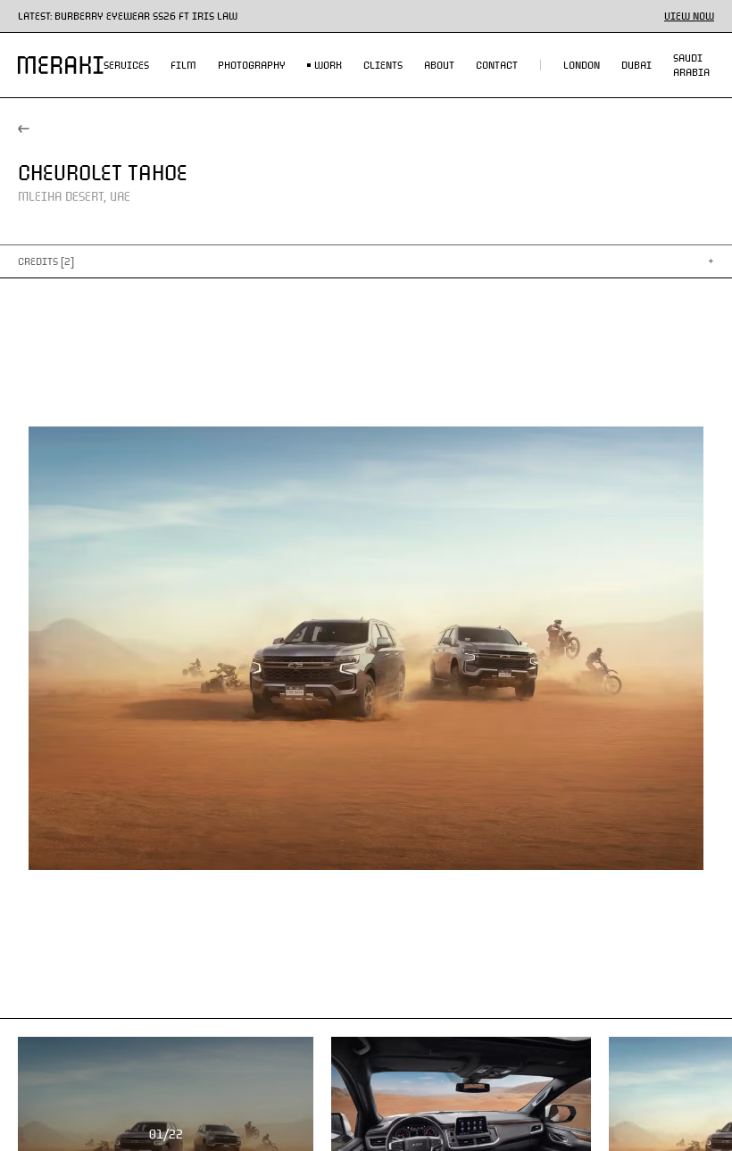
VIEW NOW (689, 16)
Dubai (636, 65)
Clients (383, 65)
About (439, 65)
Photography (252, 65)
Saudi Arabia (691, 65)
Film (183, 65)
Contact (497, 65)
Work (328, 65)
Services (126, 65)
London (581, 65)
